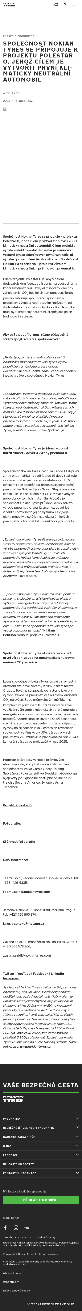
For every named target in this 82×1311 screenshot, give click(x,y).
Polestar (9, 760)
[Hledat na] (65, 4)
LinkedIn (57, 974)
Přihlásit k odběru (41, 1200)
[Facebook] (5, 1227)
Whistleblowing (12, 1273)
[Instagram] (16, 1227)
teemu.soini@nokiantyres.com (26, 892)
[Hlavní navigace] (74, 4)
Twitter (9, 974)
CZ (56, 4)
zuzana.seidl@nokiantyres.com (27, 955)
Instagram (11, 978)
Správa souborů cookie (16, 1290)
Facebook (40, 974)
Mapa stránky (11, 1281)
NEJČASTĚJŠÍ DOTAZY (18, 1164)
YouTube (24, 974)
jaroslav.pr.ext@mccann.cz (23, 923)
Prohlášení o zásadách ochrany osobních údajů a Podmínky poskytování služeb (37, 1263)
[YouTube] (26, 1227)
